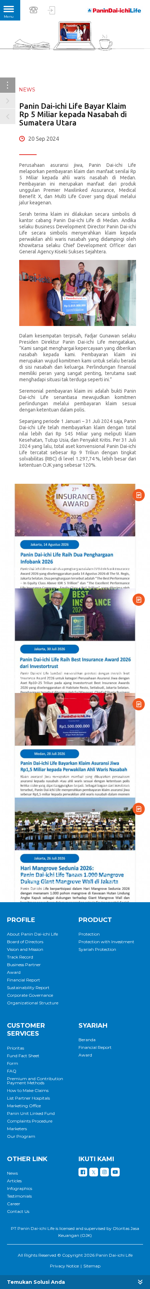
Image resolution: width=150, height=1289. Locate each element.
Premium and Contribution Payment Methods (35, 1081)
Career (13, 1204)
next (7, 100)
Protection (89, 934)
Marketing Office (24, 1106)
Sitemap (91, 1265)
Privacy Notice (64, 1265)
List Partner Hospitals (28, 1098)
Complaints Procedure (29, 1121)
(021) (34, 9)
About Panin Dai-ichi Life (32, 934)
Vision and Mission (25, 949)
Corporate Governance (30, 995)
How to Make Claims (27, 1090)
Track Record (20, 957)
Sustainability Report (28, 988)
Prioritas (15, 1048)
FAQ (11, 1071)
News (12, 1173)
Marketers (17, 1129)
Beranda (87, 1040)
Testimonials (19, 1196)
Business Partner (24, 965)
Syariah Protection (97, 949)
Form (12, 1063)
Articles (14, 1181)
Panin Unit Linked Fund (31, 1113)
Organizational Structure (32, 1003)
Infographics (19, 1188)
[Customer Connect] (51, 10)
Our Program (21, 1136)
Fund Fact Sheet (23, 1056)
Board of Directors (25, 942)
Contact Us (18, 1211)
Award (14, 972)
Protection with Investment (106, 942)
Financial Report (23, 980)
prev (7, 116)
